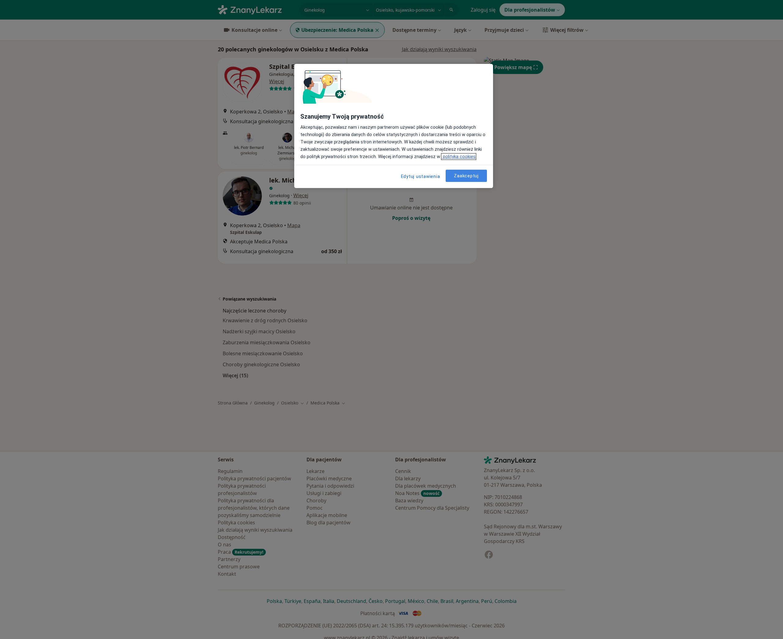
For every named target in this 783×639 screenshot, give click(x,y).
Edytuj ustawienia (420, 176)
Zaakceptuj (466, 176)
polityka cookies (459, 156)
